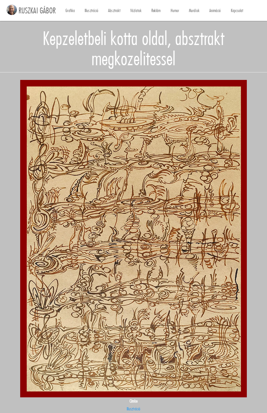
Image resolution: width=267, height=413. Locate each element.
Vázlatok (136, 10)
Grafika (70, 10)
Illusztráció (91, 10)
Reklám (156, 10)
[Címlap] (12, 10)
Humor (175, 10)
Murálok (194, 10)
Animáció (215, 10)
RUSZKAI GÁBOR (37, 10)
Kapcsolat (237, 10)
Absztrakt (114, 10)
